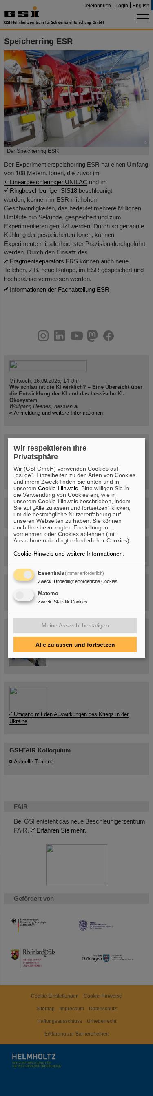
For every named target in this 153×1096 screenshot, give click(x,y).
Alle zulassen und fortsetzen (75, 644)
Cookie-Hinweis (58, 488)
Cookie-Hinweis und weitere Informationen (68, 553)
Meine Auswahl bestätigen (75, 625)
